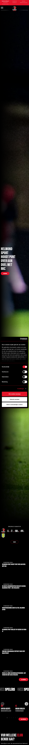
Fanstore (15, 2)
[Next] (26, 704)
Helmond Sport (5, 1)
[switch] (25, 372)
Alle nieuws (23, 679)
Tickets (14, 542)
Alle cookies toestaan (15, 394)
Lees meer (5, 273)
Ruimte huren (5, 4)
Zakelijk (23, 1)
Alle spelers (23, 719)
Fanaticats (5, 2)
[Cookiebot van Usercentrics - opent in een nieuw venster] (20, 339)
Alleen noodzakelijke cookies (14, 404)
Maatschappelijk (23, 2)
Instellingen (20, 388)
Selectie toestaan (14, 399)
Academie (14, 1)
